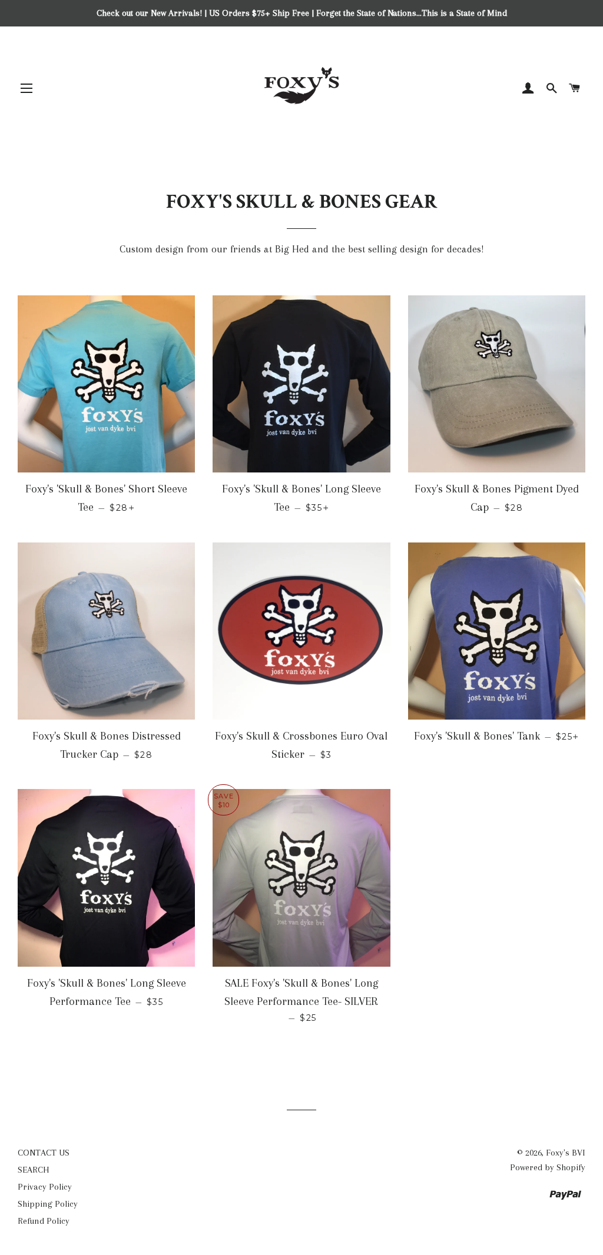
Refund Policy (43, 1221)
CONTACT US (43, 1152)
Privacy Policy (45, 1186)
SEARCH (33, 1169)
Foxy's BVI (565, 1152)
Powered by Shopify (547, 1167)
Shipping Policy (48, 1204)
